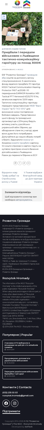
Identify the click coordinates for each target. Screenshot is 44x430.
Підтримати (11, 411)
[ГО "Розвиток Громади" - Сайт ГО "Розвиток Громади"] (21, 4)
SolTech (29, 427)
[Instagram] (14, 403)
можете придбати (20, 143)
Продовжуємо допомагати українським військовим (17, 359)
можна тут (28, 140)
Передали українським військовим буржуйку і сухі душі (21, 373)
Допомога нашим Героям (14, 49)
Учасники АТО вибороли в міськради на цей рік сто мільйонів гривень (21, 345)
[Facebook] (6, 403)
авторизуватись (24, 200)
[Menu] (6, 4)
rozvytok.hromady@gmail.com (17, 395)
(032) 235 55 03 (10, 392)
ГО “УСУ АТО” (19, 109)
